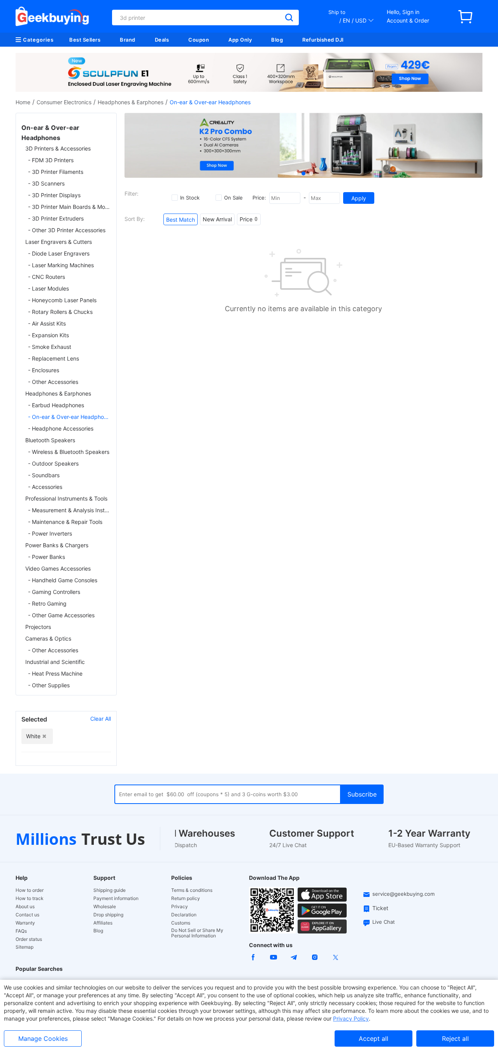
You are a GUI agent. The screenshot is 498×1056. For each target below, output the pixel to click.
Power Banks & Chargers (56, 545)
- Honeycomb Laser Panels (62, 300)
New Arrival (217, 219)
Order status (29, 939)
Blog (277, 40)
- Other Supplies (49, 685)
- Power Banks (46, 556)
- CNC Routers (46, 276)
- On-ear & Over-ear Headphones (69, 416)
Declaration (183, 915)
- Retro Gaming (47, 603)
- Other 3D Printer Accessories (66, 230)
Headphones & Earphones (130, 102)
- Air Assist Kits (47, 323)
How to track (30, 898)
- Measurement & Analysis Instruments (69, 510)
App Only (240, 40)
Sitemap (24, 947)
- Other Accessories (53, 381)
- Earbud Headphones (56, 405)
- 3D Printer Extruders (56, 218)
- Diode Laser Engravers (58, 253)
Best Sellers (84, 40)
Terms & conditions (191, 890)
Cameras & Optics (48, 638)
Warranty (25, 923)
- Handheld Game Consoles (62, 580)
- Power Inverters (50, 533)
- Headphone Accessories (60, 428)
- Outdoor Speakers (53, 463)
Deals (162, 40)
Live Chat (383, 922)
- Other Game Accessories (61, 615)
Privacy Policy (351, 1018)
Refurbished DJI (323, 40)
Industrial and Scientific (55, 661)
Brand (127, 40)
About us (25, 906)
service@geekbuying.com (403, 894)
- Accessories (45, 486)
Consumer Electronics (64, 102)
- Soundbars (44, 475)
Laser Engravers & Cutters (58, 241)
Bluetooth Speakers (50, 440)
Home (23, 102)
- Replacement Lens (53, 358)
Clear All (100, 718)
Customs (180, 923)
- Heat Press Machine (55, 673)
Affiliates (102, 923)
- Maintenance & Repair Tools (65, 521)
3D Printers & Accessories (58, 148)
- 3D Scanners (46, 183)
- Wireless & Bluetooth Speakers (68, 451)
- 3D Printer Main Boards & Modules (69, 206)
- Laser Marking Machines (61, 265)
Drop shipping (108, 915)
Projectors (38, 626)
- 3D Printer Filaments (55, 171)
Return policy (185, 898)
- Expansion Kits (48, 335)
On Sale (233, 197)
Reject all (455, 1038)
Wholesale (104, 906)
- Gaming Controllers (54, 591)
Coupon (198, 40)
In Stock (190, 197)
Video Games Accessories (58, 568)
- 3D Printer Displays (54, 195)
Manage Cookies (43, 1038)
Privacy (179, 906)
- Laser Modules (48, 288)
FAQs (21, 931)
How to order (30, 890)
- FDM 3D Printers (51, 160)
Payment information (116, 898)
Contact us (27, 915)
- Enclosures (43, 370)
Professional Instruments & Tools (66, 498)
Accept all (373, 1038)
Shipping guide (109, 890)
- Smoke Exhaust (49, 346)
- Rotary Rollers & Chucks (60, 311)
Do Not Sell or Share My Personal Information (197, 933)
